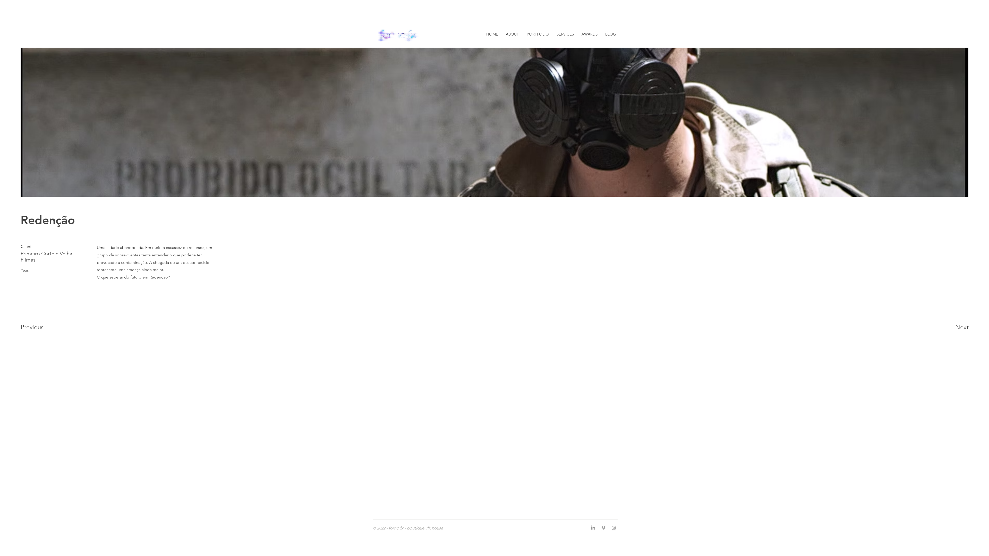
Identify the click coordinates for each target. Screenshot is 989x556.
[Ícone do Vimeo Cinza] (603, 528)
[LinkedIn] (593, 528)
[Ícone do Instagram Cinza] (613, 528)
